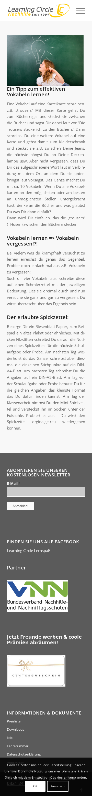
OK (35, 786)
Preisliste (13, 721)
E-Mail (13, 483)
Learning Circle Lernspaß (28, 550)
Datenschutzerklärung (24, 754)
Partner (16, 567)
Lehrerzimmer (17, 746)
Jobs (10, 737)
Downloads (15, 729)
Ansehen (57, 786)
